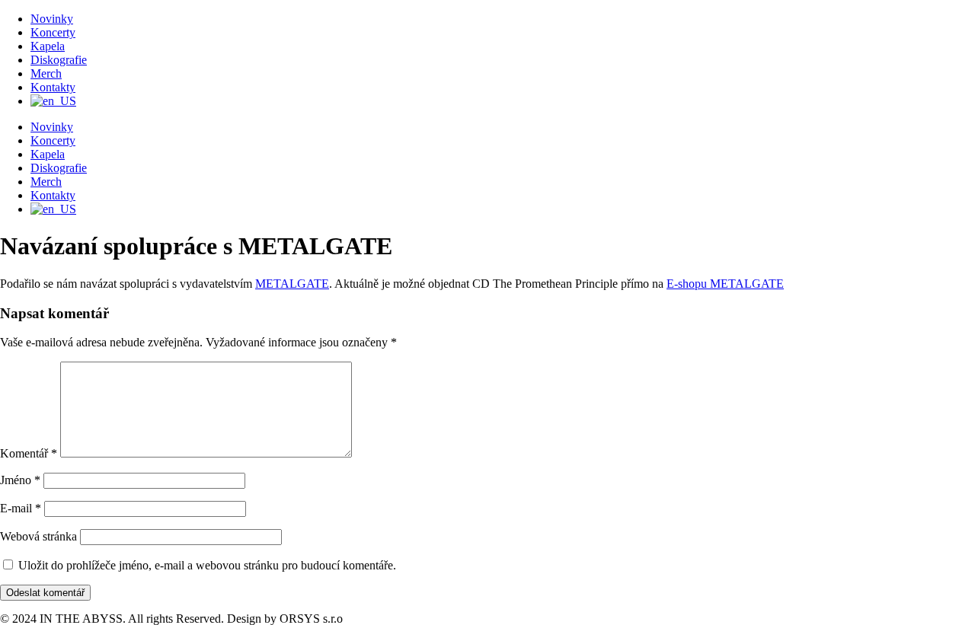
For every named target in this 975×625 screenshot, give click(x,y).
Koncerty (52, 32)
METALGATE (292, 283)
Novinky (51, 18)
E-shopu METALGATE (725, 283)
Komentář (28, 453)
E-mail (20, 508)
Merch (46, 73)
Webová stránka (38, 536)
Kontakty (52, 87)
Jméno (20, 480)
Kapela (47, 46)
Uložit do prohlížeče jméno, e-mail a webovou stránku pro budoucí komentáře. (207, 565)
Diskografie (58, 59)
